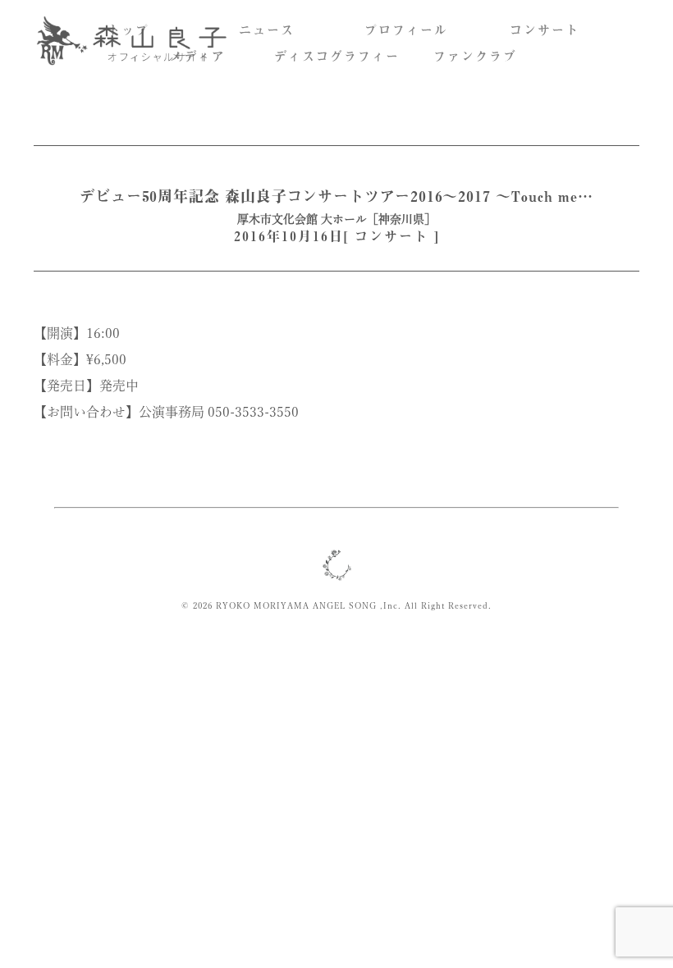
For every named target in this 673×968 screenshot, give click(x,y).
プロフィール (406, 30)
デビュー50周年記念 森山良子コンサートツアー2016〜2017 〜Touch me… (336, 196)
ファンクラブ (475, 56)
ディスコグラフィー (337, 56)
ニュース (267, 30)
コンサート (544, 30)
